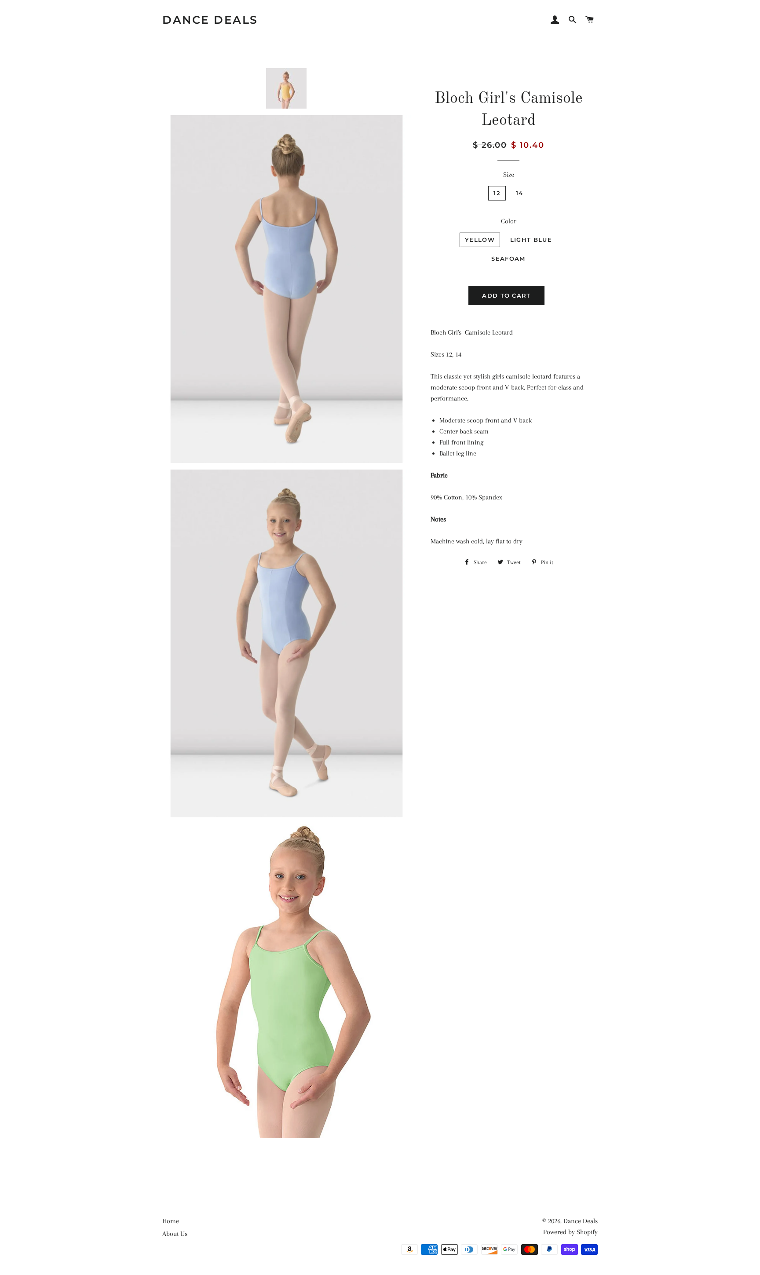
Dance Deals (210, 19)
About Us (174, 1234)
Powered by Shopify (570, 1232)
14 (519, 193)
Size (508, 174)
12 (497, 193)
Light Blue (531, 239)
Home (170, 1221)
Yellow (480, 239)
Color (508, 221)
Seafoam (508, 258)
